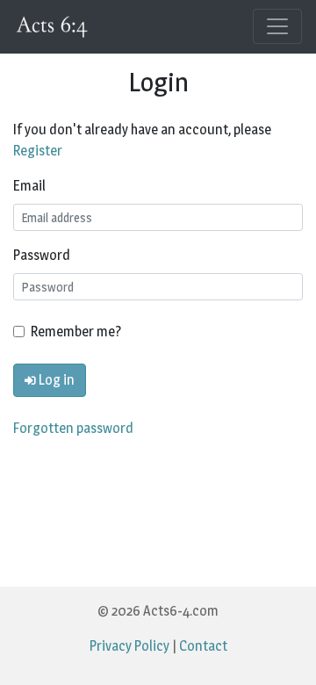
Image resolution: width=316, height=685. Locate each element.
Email (29, 185)
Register (37, 150)
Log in (55, 379)
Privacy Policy (129, 646)
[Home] (54, 27)
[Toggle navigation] (277, 26)
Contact (203, 646)
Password (41, 255)
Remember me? (76, 331)
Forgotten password (73, 428)
